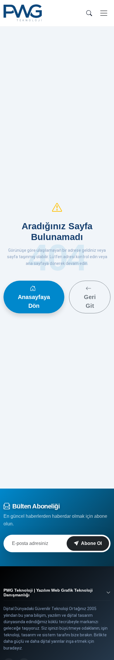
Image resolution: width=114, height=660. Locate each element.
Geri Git (90, 301)
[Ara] (89, 13)
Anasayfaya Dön (34, 301)
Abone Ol (91, 543)
